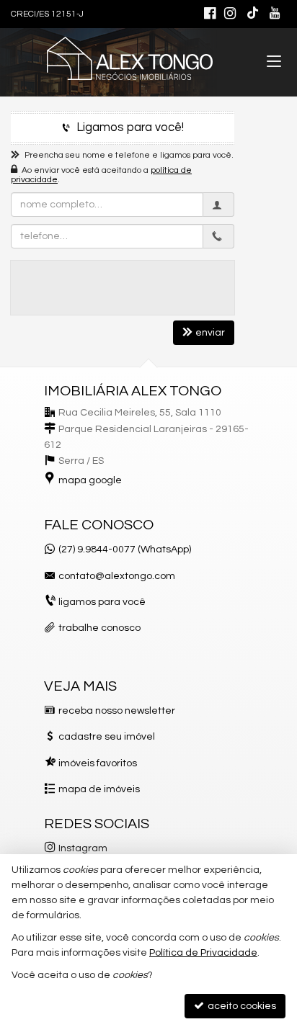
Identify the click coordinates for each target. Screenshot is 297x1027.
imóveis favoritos (97, 763)
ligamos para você (102, 602)
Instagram (82, 848)
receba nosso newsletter (116, 711)
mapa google (90, 480)
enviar (210, 333)
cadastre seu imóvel (106, 737)
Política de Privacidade (203, 953)
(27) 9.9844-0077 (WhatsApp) (124, 549)
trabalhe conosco (99, 628)
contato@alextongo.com (116, 576)
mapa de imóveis (99, 789)
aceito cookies (240, 1006)
